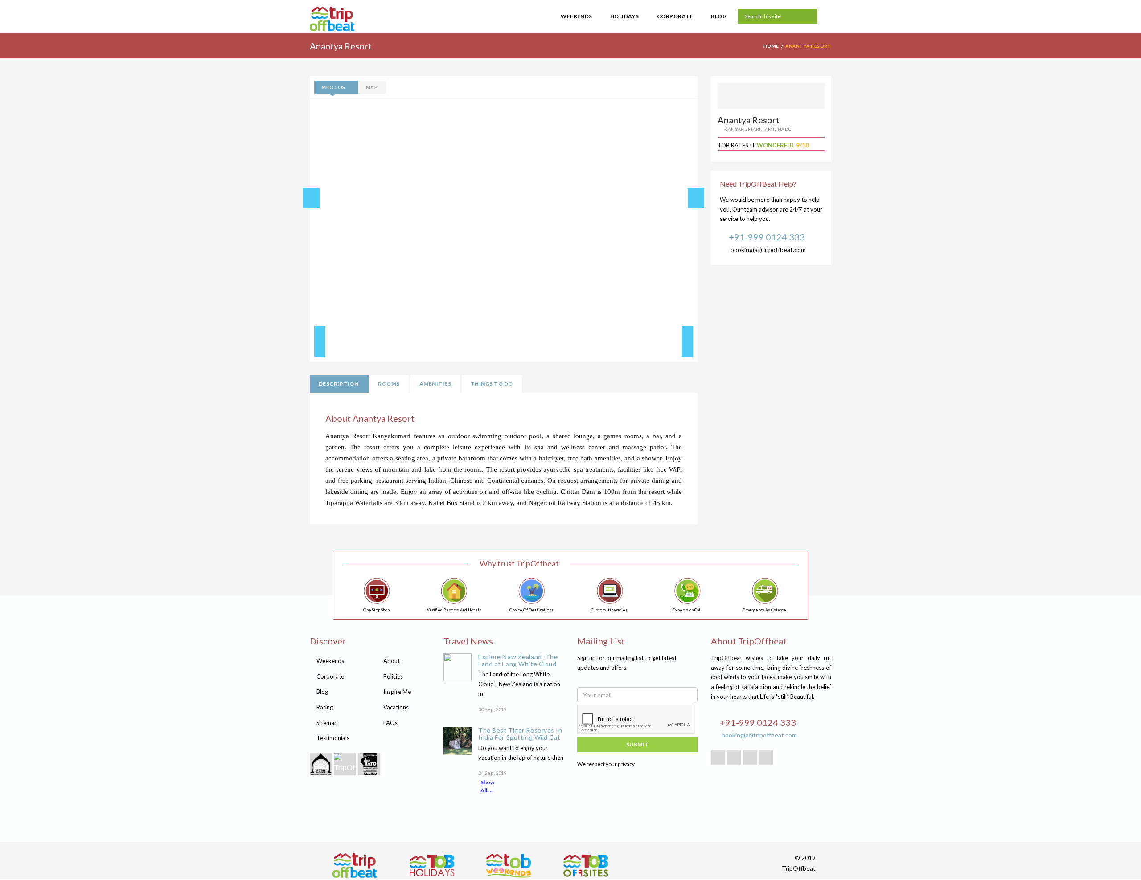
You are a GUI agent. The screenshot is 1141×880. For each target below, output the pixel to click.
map (372, 87)
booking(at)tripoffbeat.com (768, 249)
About (391, 660)
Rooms (388, 383)
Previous (319, 341)
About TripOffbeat (749, 641)
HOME (771, 46)
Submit (637, 744)
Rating (324, 707)
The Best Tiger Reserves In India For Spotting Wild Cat (520, 733)
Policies (393, 676)
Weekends (576, 16)
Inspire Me (397, 691)
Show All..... (487, 786)
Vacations (396, 707)
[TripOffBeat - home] (365, 20)
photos (333, 87)
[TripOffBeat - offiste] (585, 865)
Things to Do (492, 383)
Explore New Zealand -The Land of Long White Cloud (518, 660)
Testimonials (332, 737)
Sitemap (327, 722)
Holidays (624, 16)
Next (687, 341)
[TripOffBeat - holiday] (432, 865)
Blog (718, 16)
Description (338, 383)
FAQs (390, 722)
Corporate (675, 16)
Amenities (435, 383)
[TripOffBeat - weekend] (508, 865)
